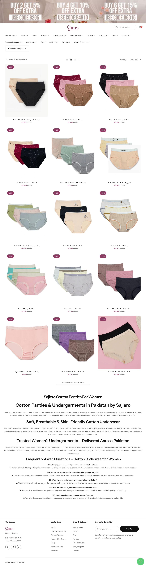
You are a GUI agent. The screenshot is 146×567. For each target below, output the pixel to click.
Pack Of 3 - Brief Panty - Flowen (73, 120)
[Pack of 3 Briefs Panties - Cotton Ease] (119, 279)
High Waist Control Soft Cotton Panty (27, 372)
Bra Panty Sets (78, 543)
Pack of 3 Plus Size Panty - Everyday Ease (27, 246)
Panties (76, 539)
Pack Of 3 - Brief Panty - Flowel (27, 183)
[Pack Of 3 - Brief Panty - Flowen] (73, 90)
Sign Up (129, 529)
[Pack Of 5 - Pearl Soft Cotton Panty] (119, 342)
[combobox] (125, 27)
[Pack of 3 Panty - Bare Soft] (73, 279)
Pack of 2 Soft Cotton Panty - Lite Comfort (26, 120)
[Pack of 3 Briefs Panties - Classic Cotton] (73, 153)
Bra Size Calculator (58, 531)
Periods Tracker (57, 535)
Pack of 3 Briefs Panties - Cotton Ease (119, 309)
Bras (74, 535)
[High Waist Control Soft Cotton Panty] (26, 342)
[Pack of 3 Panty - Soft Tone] (26, 279)
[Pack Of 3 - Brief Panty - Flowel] (26, 153)
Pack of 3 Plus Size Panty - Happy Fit (119, 183)
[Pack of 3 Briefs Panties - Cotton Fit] (73, 342)
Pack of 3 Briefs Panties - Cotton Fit (73, 372)
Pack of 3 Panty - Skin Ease (119, 246)
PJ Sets (75, 531)
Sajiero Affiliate (57, 547)
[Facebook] (7, 547)
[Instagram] (13, 547)
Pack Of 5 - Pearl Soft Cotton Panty (119, 372)
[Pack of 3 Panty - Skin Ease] (119, 216)
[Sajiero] (73, 27)
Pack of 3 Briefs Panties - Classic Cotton (73, 183)
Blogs (53, 543)
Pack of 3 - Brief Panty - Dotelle (119, 120)
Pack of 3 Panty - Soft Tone (26, 309)
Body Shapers (78, 547)
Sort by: (123, 60)
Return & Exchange (58, 539)
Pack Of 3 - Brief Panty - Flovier (73, 246)
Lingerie (76, 550)
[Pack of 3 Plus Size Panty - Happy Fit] (119, 153)
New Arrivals (78, 527)
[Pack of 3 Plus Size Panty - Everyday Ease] (26, 216)
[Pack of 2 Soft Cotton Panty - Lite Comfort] (26, 90)
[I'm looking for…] (116, 27)
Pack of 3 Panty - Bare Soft (72, 309)
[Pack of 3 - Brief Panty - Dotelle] (119, 90)
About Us (54, 550)
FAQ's (53, 527)
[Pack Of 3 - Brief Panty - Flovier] (73, 216)
